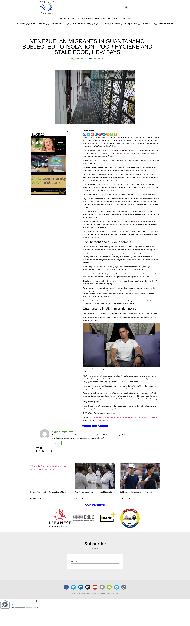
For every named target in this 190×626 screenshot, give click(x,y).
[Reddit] (92, 134)
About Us (67, 18)
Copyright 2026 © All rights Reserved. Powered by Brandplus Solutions (95, 594)
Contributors (88, 18)
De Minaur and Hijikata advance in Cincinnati (136, 492)
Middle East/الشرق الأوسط (64, 24)
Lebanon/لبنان (43, 24)
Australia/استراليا (24, 24)
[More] (115, 134)
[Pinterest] (100, 134)
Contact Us (116, 18)
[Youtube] (95, 587)
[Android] (109, 587)
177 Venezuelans (122, 153)
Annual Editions (100, 18)
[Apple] (102, 587)
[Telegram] (116, 587)
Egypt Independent (101, 420)
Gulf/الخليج (108, 24)
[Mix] (108, 134)
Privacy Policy (126, 18)
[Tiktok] (123, 587)
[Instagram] (87, 587)
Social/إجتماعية (150, 24)
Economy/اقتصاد (166, 24)
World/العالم (120, 24)
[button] (126, 7)
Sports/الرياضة (134, 24)
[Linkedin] (96, 134)
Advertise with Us (77, 18)
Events (109, 18)
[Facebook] (84, 134)
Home (60, 18)
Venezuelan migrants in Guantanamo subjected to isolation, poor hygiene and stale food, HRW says (124, 417)
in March (137, 221)
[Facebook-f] (66, 587)
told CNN (153, 318)
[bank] (48, 194)
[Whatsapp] (111, 134)
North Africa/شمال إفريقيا (89, 24)
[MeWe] (104, 134)
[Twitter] (88, 134)
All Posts (57, 443)
